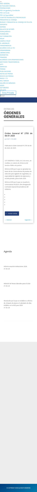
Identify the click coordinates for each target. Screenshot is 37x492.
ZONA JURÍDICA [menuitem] (5, 31)
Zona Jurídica (8, 439)
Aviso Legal (8, 422)
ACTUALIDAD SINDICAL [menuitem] (7, 6)
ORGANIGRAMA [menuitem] (5, 50)
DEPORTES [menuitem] (3, 24)
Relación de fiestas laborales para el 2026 (17, 283)
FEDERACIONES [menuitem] (5, 8)
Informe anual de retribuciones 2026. (15, 266)
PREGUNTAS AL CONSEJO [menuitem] (8, 20)
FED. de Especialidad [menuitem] (6, 15)
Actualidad (8, 394)
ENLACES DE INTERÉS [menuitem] (7, 29)
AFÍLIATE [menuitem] (3, 90)
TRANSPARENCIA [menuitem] (5, 45)
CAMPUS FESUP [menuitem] (5, 41)
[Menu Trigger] (1, 1)
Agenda (7, 405)
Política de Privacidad (11, 418)
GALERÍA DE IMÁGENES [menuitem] (7, 83)
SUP (8, 139)
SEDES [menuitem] (2, 85)
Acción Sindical (9, 463)
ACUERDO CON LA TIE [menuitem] (7, 48)
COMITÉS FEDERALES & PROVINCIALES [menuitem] (13, 17)
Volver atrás (12, 213)
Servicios (7, 401)
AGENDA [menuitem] (3, 27)
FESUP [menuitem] (2, 39)
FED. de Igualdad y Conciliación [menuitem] (10, 10)
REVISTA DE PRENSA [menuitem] (6, 76)
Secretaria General (11, 459)
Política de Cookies (11, 426)
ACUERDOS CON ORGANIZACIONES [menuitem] (11, 60)
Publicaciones (9, 443)
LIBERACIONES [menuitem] (5, 53)
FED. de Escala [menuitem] (4, 13)
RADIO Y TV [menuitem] (4, 78)
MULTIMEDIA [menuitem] (4, 81)
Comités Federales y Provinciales (16, 446)
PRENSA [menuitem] (2, 69)
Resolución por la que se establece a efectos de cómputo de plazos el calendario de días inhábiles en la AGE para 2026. (18, 303)
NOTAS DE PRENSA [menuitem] (6, 74)
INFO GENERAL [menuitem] (5, 3)
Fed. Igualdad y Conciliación (14, 450)
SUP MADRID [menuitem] (4, 88)
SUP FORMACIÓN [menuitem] (5, 36)
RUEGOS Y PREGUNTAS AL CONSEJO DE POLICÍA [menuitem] (16, 22)
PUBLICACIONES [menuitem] (5, 71)
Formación (7, 397)
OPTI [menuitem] (1, 64)
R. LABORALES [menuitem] (4, 43)
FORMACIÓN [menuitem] (4, 34)
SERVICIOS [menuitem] (3, 67)
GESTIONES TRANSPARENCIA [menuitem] (9, 62)
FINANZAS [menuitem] (3, 57)
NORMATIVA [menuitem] (4, 55)
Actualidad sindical (10, 435)
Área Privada (8, 93)
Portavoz (7, 467)
